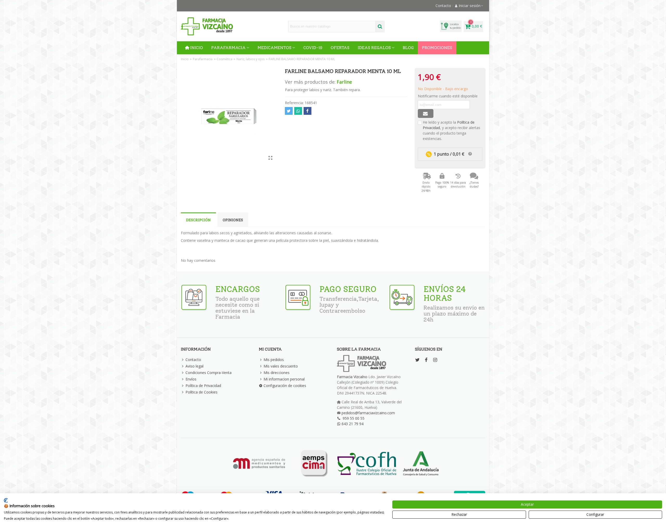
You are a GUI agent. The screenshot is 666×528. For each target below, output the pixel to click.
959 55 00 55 (353, 418)
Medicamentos (274, 47)
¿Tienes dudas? (474, 185)
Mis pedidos (274, 359)
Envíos (190, 379)
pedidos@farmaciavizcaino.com (368, 412)
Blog (408, 47)
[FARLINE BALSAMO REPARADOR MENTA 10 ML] (270, 158)
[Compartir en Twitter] (289, 111)
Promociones (437, 47)
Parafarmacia (228, 47)
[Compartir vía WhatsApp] (298, 111)
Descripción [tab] (198, 220)
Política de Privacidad (203, 385)
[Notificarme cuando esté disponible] (425, 113)
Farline (344, 82)
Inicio (196, 47)
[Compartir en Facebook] (307, 111)
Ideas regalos (374, 47)
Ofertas (340, 47)
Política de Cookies (201, 392)
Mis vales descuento (281, 366)
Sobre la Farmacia (359, 349)
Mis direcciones (277, 372)
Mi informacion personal (284, 379)
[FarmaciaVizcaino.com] (207, 26)
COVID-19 (312, 47)
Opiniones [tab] (233, 220)
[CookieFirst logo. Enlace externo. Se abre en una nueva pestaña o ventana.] (6, 500)
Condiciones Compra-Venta (208, 372)
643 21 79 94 (352, 423)
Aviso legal (194, 366)
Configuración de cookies (285, 385)
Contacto (193, 359)
